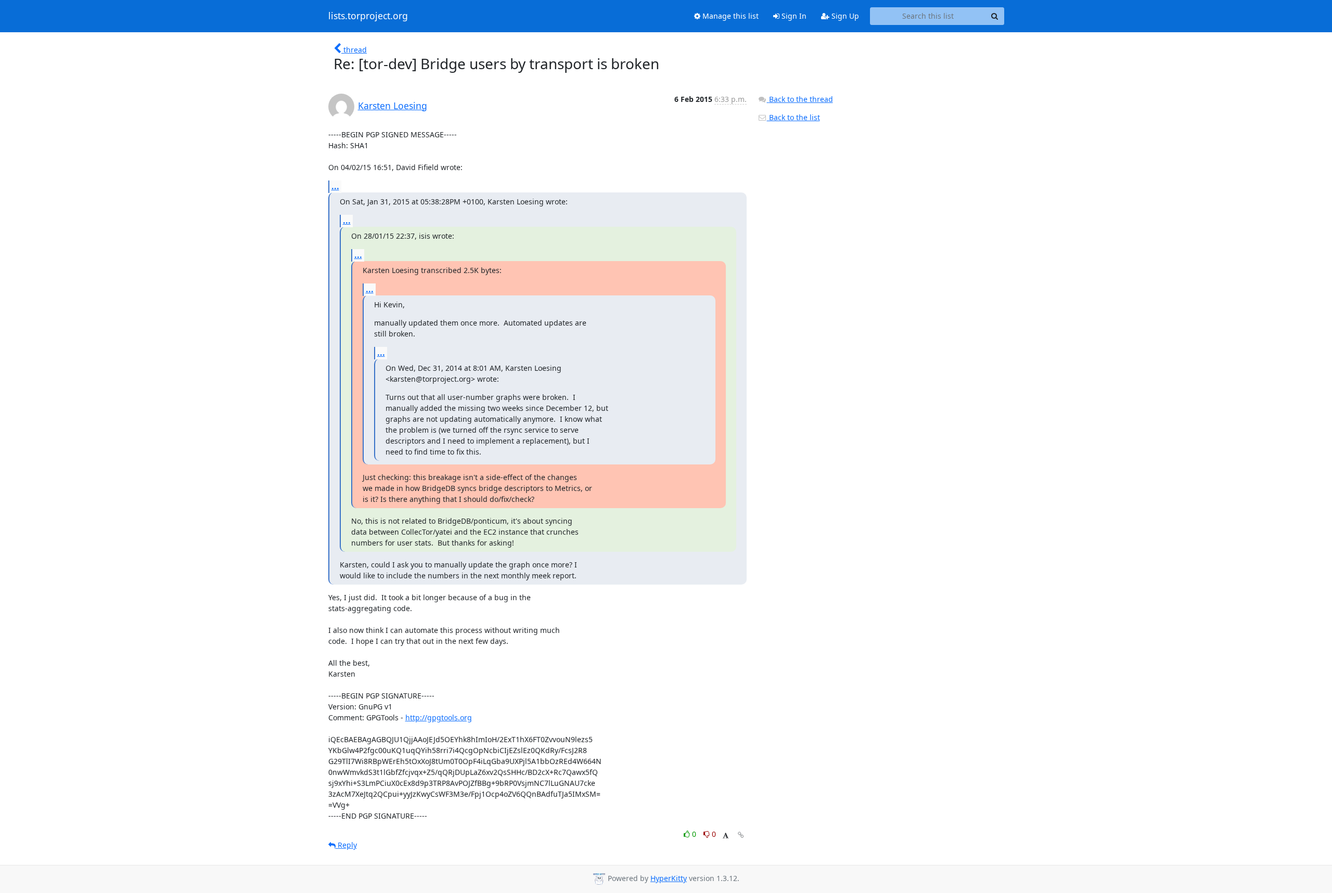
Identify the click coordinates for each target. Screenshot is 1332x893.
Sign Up (844, 16)
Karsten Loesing (392, 105)
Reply (346, 845)
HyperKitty (668, 878)
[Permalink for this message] (741, 835)
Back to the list (793, 117)
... (335, 186)
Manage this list (729, 16)
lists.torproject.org (368, 16)
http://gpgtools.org (438, 717)
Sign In (792, 16)
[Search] (994, 16)
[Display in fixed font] (726, 836)
